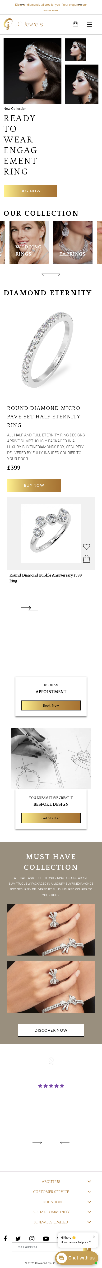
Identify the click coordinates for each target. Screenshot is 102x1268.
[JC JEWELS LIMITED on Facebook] (5, 1238)
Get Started (51, 818)
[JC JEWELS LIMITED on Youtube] (46, 1238)
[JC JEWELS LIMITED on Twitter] (18, 1238)
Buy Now (30, 190)
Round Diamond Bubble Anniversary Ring (41, 578)
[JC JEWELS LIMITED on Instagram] (31, 1238)
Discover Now (51, 1030)
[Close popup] (94, 1236)
